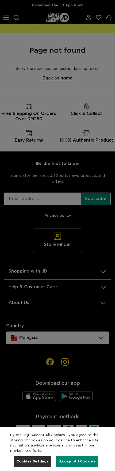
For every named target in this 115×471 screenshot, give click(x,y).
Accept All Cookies (77, 461)
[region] (57, 449)
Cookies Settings (32, 461)
